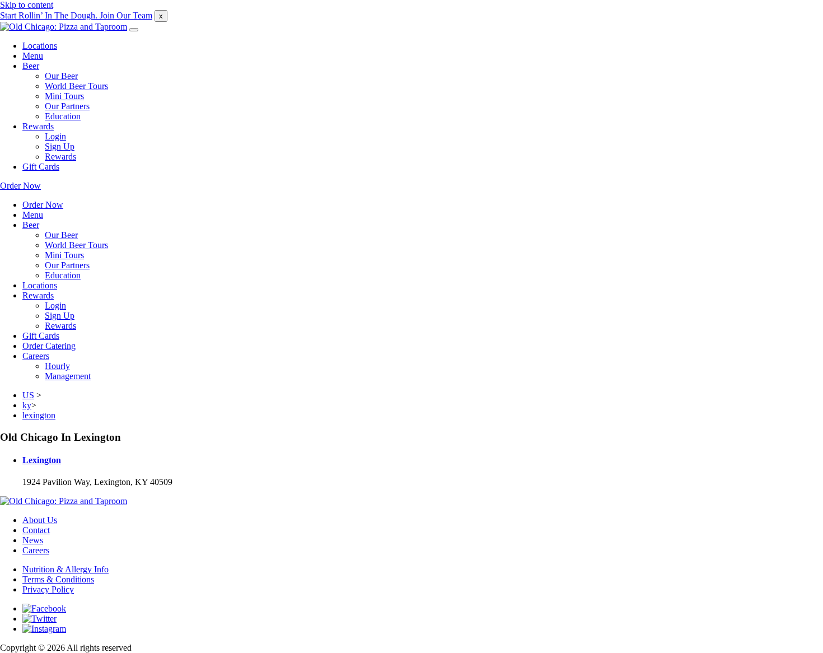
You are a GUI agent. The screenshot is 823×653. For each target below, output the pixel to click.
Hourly (57, 366)
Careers (35, 356)
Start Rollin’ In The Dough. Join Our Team (76, 15)
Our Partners (67, 106)
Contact (36, 530)
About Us (39, 520)
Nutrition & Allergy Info (65, 569)
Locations (39, 45)
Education (63, 116)
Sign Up (59, 146)
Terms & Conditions (58, 579)
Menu (32, 55)
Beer (30, 66)
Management (68, 376)
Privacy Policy (48, 589)
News (32, 540)
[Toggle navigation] (133, 29)
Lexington (41, 460)
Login (55, 136)
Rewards (38, 126)
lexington (38, 415)
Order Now (20, 185)
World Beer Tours (76, 86)
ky (26, 405)
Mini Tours (64, 96)
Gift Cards (40, 166)
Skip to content (26, 5)
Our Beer (61, 76)
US (28, 395)
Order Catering (49, 346)
